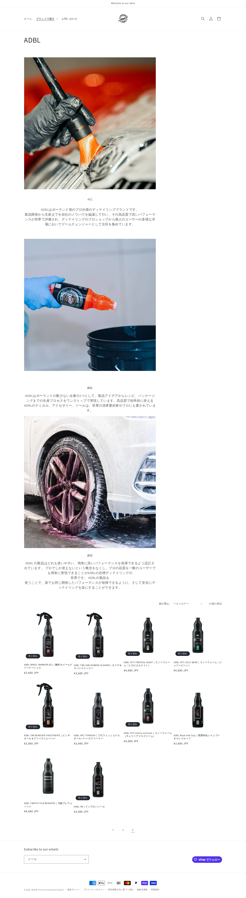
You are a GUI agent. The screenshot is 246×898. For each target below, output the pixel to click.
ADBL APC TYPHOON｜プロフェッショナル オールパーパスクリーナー (97, 737)
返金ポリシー (73, 889)
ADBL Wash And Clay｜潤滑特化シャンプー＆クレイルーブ (197, 737)
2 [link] (133, 830)
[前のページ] (113, 830)
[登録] (85, 859)
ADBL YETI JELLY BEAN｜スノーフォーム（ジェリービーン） (198, 664)
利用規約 (155, 889)
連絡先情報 (142, 889)
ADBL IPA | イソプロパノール (89, 806)
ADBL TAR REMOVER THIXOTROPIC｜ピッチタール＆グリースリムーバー (47, 737)
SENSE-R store (38, 889)
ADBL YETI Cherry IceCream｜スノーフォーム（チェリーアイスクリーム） (148, 735)
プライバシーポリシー (94, 889)
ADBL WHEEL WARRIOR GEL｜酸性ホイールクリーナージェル (48, 666)
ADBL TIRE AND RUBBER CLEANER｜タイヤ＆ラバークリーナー (98, 667)
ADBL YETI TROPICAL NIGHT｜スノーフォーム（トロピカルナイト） (147, 664)
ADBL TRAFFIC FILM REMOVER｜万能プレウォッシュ (48, 805)
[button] (46, 19)
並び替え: (164, 603)
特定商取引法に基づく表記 (120, 889)
